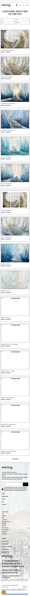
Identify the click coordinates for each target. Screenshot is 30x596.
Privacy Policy (5, 549)
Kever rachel (5, 527)
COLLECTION (5, 511)
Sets (3, 513)
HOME (3, 493)
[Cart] (27, 5)
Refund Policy (5, 543)
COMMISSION (5, 496)
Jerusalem (4, 519)
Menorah (4, 525)
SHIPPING (4, 538)
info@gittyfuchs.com (6, 579)
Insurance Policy (6, 552)
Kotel (3, 517)
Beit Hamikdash (5, 529)
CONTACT (4, 504)
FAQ (3, 501)
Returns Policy (5, 541)
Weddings (4, 523)
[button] (17, 5)
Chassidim (4, 533)
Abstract (4, 515)
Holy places (4, 531)
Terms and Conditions (7, 546)
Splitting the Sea (5, 521)
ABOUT (3, 499)
